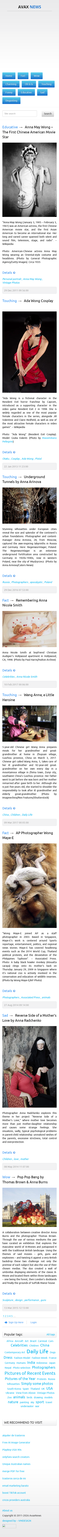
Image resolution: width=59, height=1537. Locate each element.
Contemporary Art (15, 1352)
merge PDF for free (13, 1471)
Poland (48, 582)
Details (7, 272)
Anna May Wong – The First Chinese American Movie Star (28, 132)
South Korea (14, 1388)
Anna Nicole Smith (26, 676)
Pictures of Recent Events (30, 1373)
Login (34, 1322)
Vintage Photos (11, 282)
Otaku (5, 458)
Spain (26, 1388)
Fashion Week (39, 1357)
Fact (5, 600)
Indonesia (42, 1362)
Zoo (9, 1397)
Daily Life (27, 814)
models (48, 1397)
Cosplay (15, 458)
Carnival (42, 1341)
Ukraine (10, 1392)
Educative (10, 127)
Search (48, 113)
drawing (38, 1397)
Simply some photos (37, 1384)
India (31, 1363)
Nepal (8, 1367)
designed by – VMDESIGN (16, 1520)
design (18, 1300)
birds (29, 1397)
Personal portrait (11, 279)
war (37, 1406)
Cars (50, 1341)
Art (26, 1341)
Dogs (53, 1352)
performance (31, 1300)
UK (43, 1388)
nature (13, 1402)
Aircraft (19, 1341)
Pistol (38, 458)
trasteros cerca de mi (14, 1478)
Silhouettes (13, 1383)
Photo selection (21, 1367)
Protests (41, 1379)
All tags (51, 1334)
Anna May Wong (32, 279)
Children (15, 814)
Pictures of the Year (20, 1379)
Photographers (19, 582)
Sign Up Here (16, 1322)
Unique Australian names (16, 1464)
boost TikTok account (14, 1492)
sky (32, 1402)
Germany (10, 1362)
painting (24, 1402)
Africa (10, 1341)
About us (7, 1510)
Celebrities (8, 676)
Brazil (33, 1341)
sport (40, 1402)
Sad (5, 1015)
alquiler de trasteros (13, 1435)
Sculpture (7, 1300)
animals (46, 997)
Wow (6, 1177)
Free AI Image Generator (16, 1442)
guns (43, 1300)
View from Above (26, 1392)
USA (49, 1388)
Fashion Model (22, 1357)
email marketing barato (15, 1485)
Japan (52, 1362)
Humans (21, 1362)
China (5, 814)
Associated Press (30, 997)
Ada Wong (27, 458)
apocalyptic (36, 582)
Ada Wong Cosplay (38, 301)
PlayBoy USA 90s (11, 1449)
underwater (27, 1406)
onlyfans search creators (15, 1456)
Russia (5, 582)
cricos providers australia (16, 1500)
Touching (9, 301)
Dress (8, 1358)
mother (24, 1159)
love (16, 1159)
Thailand (35, 1388)
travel (49, 1402)
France (52, 1357)
